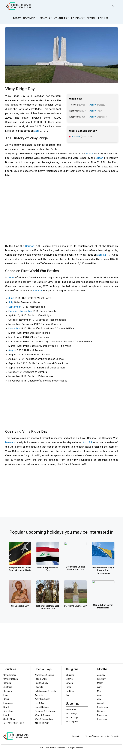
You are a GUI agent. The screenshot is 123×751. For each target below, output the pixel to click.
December (14, 328)
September (14, 306)
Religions (76, 17)
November (26, 311)
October (13, 311)
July (10, 302)
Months (45, 17)
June (11, 298)
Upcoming (29, 17)
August (12, 350)
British (99, 157)
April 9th (88, 442)
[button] (113, 6)
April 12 (101, 254)
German (29, 245)
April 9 (93, 104)
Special (91, 17)
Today (17, 17)
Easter (89, 153)
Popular (103, 17)
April (36, 130)
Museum (10, 442)
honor (11, 277)
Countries (60, 17)
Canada (37, 290)
